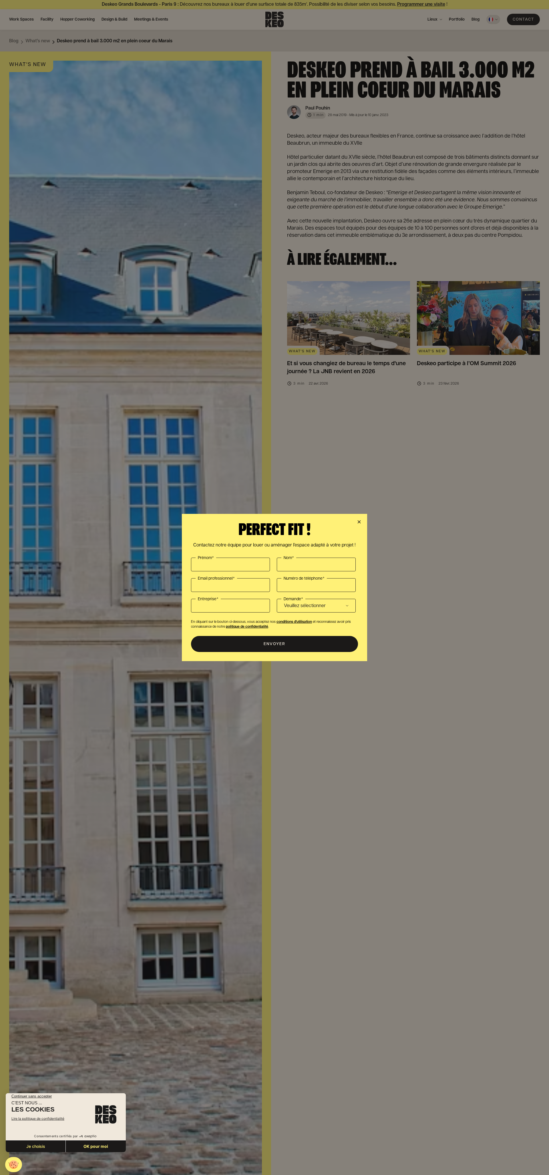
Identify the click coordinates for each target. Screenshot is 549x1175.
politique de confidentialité (247, 627)
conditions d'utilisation (294, 622)
